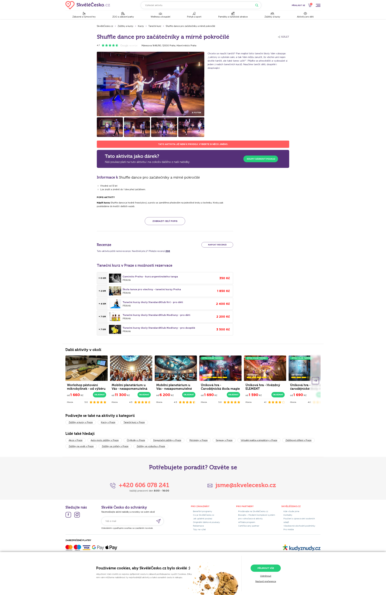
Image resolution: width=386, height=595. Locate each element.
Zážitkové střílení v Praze (298, 440)
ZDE (167, 251)
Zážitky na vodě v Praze (81, 446)
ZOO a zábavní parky (123, 17)
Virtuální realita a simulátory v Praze (259, 440)
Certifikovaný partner (248, 526)
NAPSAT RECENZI (217, 245)
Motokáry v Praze (198, 440)
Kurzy (141, 26)
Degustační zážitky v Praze (167, 440)
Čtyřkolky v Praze (136, 440)
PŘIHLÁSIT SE (298, 5)
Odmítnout (265, 576)
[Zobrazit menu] (318, 5)
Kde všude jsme (291, 511)
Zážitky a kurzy (272, 17)
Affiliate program (246, 522)
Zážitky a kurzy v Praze (81, 422)
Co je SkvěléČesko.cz (203, 515)
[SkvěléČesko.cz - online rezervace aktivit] (87, 5)
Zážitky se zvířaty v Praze (115, 446)
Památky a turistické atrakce (233, 17)
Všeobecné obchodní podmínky (299, 526)
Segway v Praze (224, 440)
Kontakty (287, 515)
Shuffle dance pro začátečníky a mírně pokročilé (190, 26)
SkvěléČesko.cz (105, 26)
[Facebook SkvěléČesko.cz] (68, 515)
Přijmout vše (266, 568)
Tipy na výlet (199, 529)
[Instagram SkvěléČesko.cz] (77, 515)
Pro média (288, 529)
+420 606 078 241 (144, 485)
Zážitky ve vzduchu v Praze (151, 446)
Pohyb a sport (194, 17)
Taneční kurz (154, 26)
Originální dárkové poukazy (206, 522)
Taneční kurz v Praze (134, 422)
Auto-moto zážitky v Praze (105, 440)
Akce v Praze (75, 440)
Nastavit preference (265, 581)
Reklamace (198, 526)
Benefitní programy (202, 511)
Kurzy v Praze (108, 422)
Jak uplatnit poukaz (202, 518)
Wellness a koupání (160, 17)
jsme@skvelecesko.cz (245, 485)
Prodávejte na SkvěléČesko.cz (253, 511)
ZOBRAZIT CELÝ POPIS (164, 221)
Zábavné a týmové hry (84, 17)
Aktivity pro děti (305, 17)
